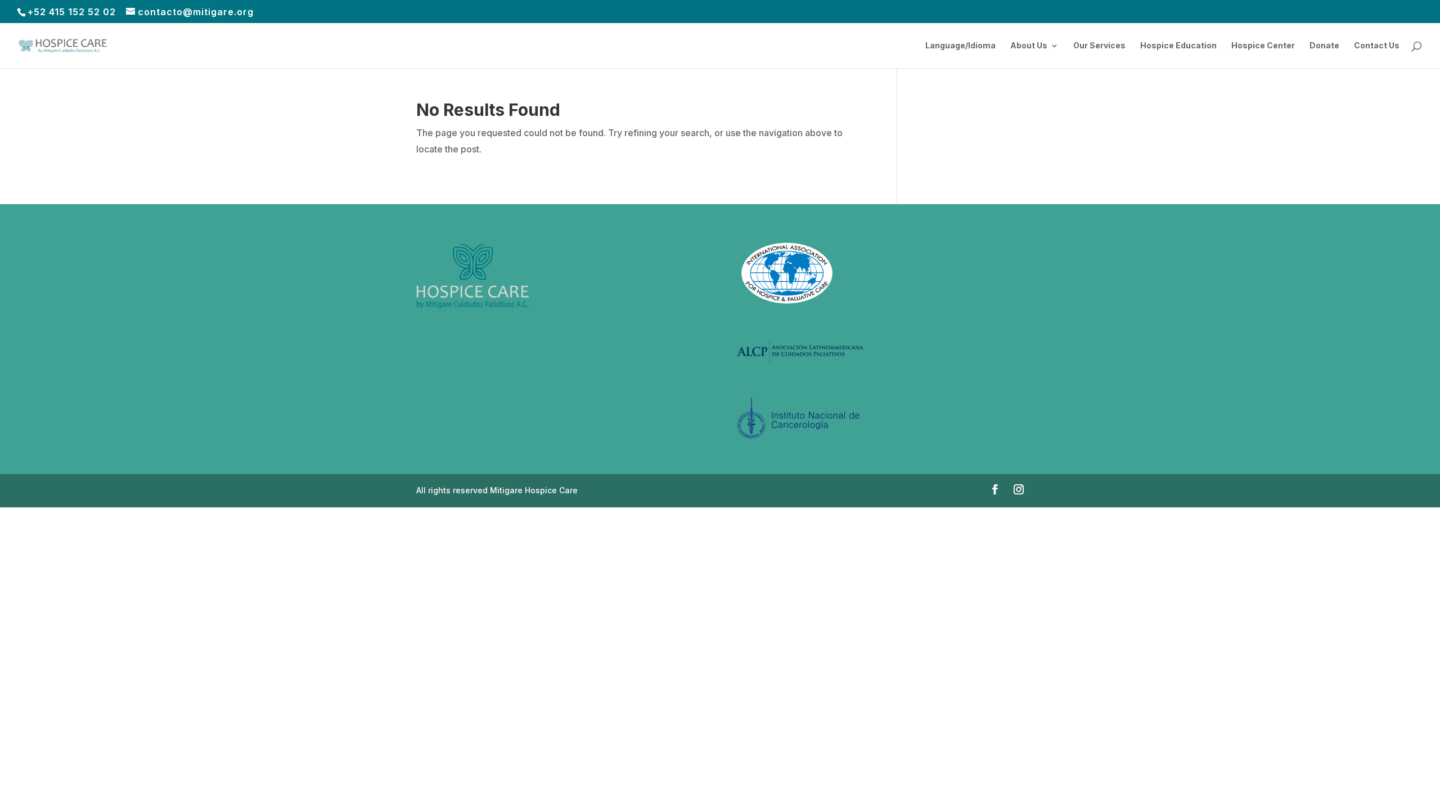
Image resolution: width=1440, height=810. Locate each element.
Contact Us (1377, 46)
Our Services (1099, 46)
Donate (1324, 46)
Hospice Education (1178, 46)
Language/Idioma (960, 46)
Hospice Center (1263, 46)
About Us (1028, 46)
